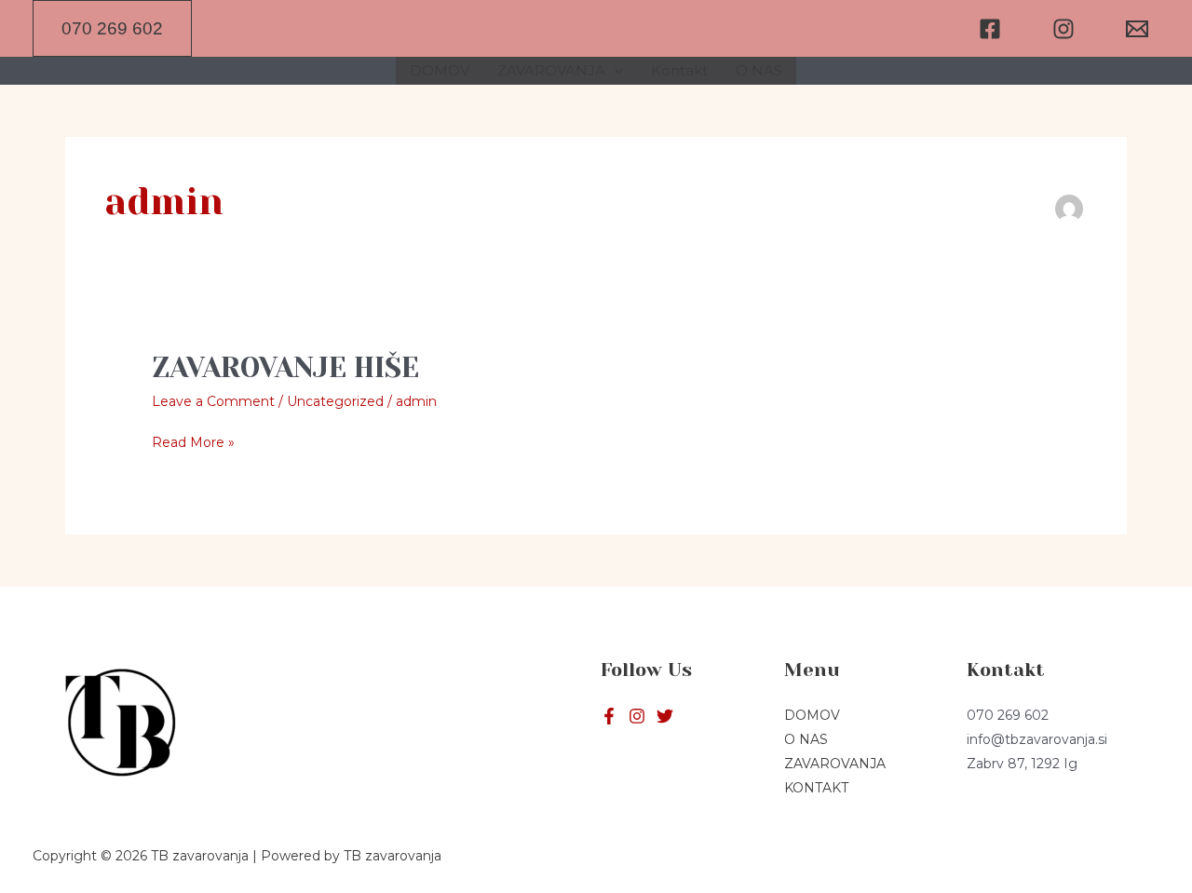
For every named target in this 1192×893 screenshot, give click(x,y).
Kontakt (679, 70)
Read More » (193, 440)
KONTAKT (816, 787)
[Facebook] (990, 29)
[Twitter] (637, 716)
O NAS (759, 70)
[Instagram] (1063, 29)
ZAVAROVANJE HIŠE (285, 368)
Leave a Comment (213, 401)
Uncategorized (335, 401)
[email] (1137, 29)
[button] (112, 28)
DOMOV (439, 70)
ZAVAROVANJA (551, 70)
